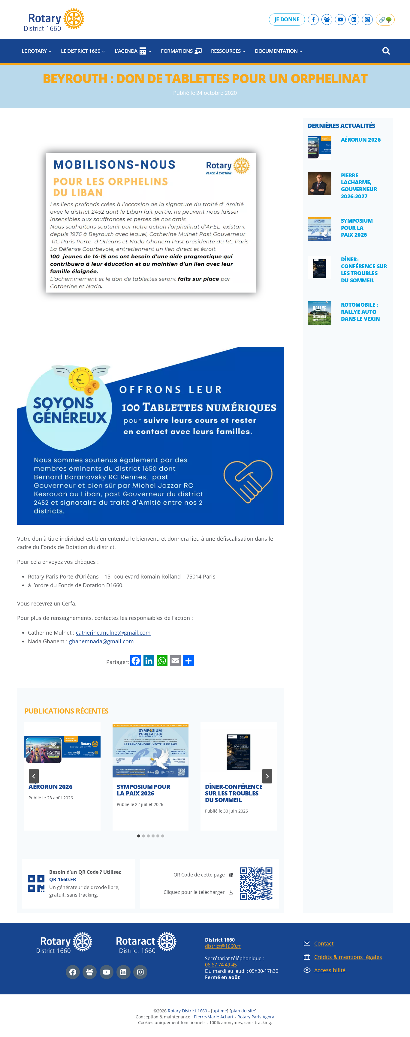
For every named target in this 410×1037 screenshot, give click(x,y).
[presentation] (62, 750)
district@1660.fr (223, 946)
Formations (176, 50)
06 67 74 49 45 (221, 964)
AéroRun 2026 (50, 787)
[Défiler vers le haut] (388, 1023)
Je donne (287, 19)
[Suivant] (267, 776)
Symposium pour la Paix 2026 (143, 790)
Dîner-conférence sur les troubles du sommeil (233, 793)
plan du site (243, 1011)
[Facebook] (313, 19)
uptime (220, 1011)
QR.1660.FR (62, 879)
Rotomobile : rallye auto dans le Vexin (360, 311)
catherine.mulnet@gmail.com (113, 632)
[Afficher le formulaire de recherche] (386, 51)
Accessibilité (329, 970)
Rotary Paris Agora (255, 1017)
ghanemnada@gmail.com (101, 641)
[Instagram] (367, 19)
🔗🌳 (385, 19)
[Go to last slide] (34, 776)
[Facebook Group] (326, 19)
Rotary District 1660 (187, 1011)
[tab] (138, 835)
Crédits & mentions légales (348, 956)
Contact (323, 943)
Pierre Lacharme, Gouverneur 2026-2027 (359, 186)
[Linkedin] (353, 19)
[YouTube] (340, 19)
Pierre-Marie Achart (214, 1017)
